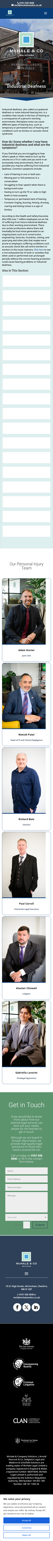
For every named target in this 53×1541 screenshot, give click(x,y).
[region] (26, 1517)
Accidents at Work (26, 295)
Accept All (26, 1520)
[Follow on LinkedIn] (36, 1307)
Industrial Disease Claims (26, 310)
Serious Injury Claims (26, 354)
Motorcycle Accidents (26, 384)
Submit (40, 1225)
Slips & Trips (26, 325)
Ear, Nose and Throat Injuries (26, 501)
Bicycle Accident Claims (26, 369)
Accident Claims (26, 428)
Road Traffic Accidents (26, 339)
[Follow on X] (26, 1307)
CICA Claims (26, 398)
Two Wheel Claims (26, 281)
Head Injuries (26, 457)
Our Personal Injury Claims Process (26, 516)
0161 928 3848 (27, 2)
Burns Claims (26, 413)
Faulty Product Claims (27, 442)
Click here (39, 249)
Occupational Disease (26, 472)
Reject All (26, 1535)
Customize (26, 1527)
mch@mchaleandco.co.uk (26, 1297)
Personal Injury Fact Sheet (26, 531)
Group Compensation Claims (26, 487)
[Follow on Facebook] (17, 1307)
